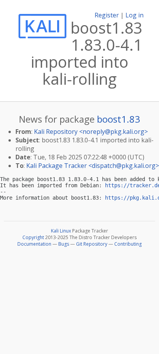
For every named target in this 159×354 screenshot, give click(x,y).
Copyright (33, 237)
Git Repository (91, 244)
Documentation (34, 244)
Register (107, 15)
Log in (134, 15)
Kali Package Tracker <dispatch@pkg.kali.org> (92, 165)
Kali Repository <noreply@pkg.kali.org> (91, 131)
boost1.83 (118, 119)
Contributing (128, 244)
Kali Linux (61, 230)
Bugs (63, 244)
